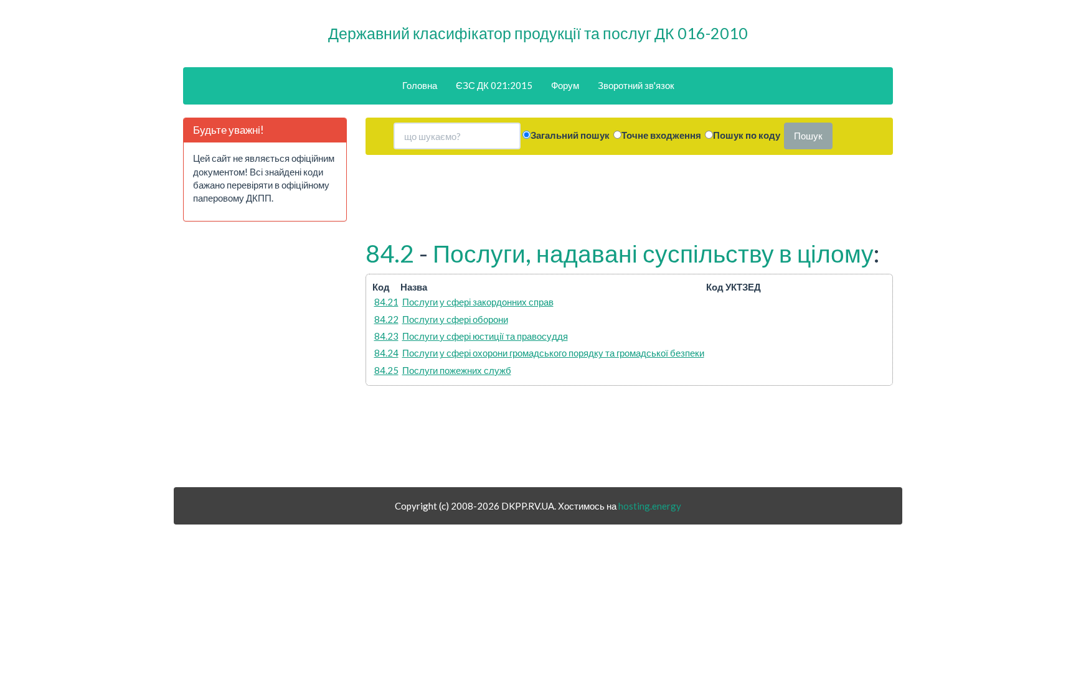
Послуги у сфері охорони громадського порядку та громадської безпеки (553, 352)
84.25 (386, 370)
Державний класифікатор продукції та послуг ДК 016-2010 (538, 33)
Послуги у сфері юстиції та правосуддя (485, 336)
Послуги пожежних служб (456, 370)
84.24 (386, 352)
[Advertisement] (264, 359)
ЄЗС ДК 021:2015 (494, 85)
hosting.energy (649, 505)
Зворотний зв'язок (636, 85)
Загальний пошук (570, 135)
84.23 (386, 336)
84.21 (386, 301)
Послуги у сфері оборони (455, 319)
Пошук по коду (746, 135)
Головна (419, 85)
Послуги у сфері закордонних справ (478, 301)
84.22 (386, 319)
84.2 (390, 253)
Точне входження (661, 135)
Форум (565, 85)
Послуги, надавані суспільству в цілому (653, 253)
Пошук (808, 135)
